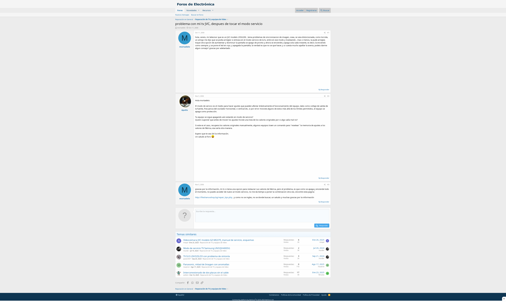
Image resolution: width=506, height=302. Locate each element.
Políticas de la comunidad (291, 295)
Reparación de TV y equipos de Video (213, 242)
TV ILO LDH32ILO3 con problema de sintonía (206, 256)
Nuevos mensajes (182, 15)
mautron (186, 267)
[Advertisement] (262, 68)
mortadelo (181, 28)
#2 (328, 96)
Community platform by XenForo (253, 300)
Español (180, 295)
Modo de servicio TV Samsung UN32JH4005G (206, 248)
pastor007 (187, 259)
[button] (199, 10)
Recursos (207, 10)
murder (186, 251)
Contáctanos (274, 295)
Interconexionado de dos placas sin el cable (206, 272)
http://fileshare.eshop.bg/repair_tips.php (213, 197)
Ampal (185, 242)
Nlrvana (321, 275)
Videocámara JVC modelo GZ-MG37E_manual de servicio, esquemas (218, 239)
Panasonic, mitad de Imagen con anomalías (206, 264)
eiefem (185, 275)
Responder (325, 89)
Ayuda (323, 295)
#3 (328, 184)
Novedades (191, 10)
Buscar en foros (197, 15)
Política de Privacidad (311, 295)
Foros (180, 10)
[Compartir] (324, 32)
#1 (328, 33)
